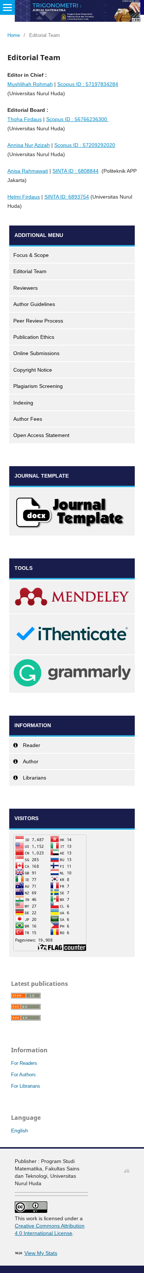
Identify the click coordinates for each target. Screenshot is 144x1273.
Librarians (34, 778)
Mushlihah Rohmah (30, 84)
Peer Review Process (38, 321)
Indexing (23, 403)
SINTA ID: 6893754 (66, 197)
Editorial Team (30, 271)
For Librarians (25, 1086)
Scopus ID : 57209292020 (84, 145)
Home (13, 35)
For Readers (24, 1063)
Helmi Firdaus (23, 197)
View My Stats (40, 1253)
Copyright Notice (32, 370)
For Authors (23, 1074)
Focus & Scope (31, 255)
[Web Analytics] (19, 1253)
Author (30, 761)
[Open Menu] (7, 7)
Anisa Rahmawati (27, 171)
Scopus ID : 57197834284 (87, 84)
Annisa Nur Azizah (28, 145)
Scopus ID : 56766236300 (77, 119)
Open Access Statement (41, 435)
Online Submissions (36, 353)
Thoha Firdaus (24, 119)
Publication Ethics (33, 337)
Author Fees (27, 419)
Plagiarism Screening (38, 386)
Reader (31, 745)
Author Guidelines (34, 304)
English (19, 1130)
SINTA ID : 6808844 (75, 171)
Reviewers (25, 288)
